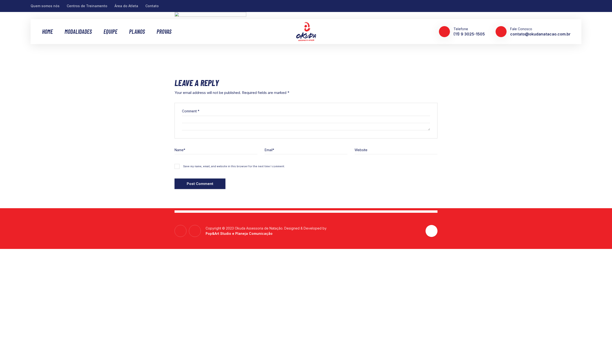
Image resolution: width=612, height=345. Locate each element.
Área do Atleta (126, 6)
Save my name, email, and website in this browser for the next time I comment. (234, 166)
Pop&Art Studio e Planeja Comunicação (239, 233)
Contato (152, 6)
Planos (137, 32)
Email (269, 150)
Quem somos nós (45, 6)
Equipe (110, 32)
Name (180, 150)
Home (47, 32)
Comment (190, 111)
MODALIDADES (78, 32)
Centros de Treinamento (87, 6)
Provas (164, 32)
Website (361, 150)
